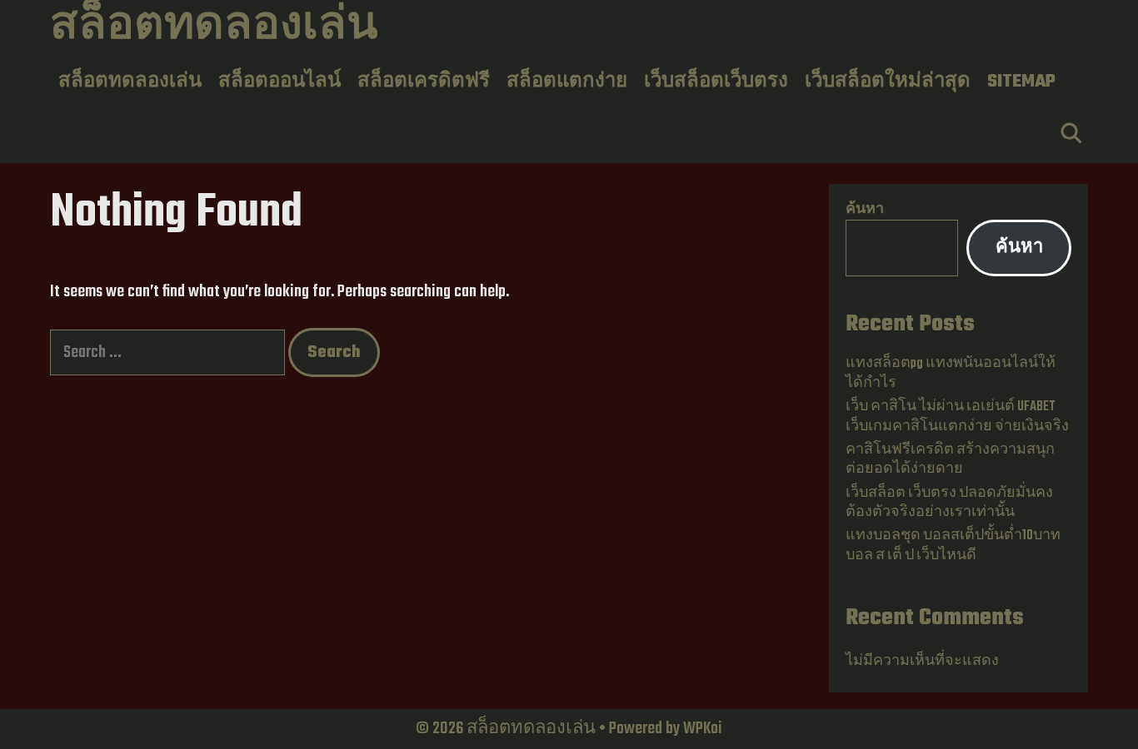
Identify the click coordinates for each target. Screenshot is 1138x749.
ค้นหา (865, 210)
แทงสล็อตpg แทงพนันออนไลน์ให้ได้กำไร (951, 373)
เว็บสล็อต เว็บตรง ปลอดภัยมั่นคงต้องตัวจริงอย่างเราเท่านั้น (949, 503)
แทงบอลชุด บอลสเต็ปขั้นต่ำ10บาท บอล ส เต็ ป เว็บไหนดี (953, 545)
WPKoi (702, 729)
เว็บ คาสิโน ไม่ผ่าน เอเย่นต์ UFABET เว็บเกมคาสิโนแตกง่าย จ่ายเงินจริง (957, 416)
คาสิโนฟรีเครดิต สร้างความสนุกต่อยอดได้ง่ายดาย (950, 459)
